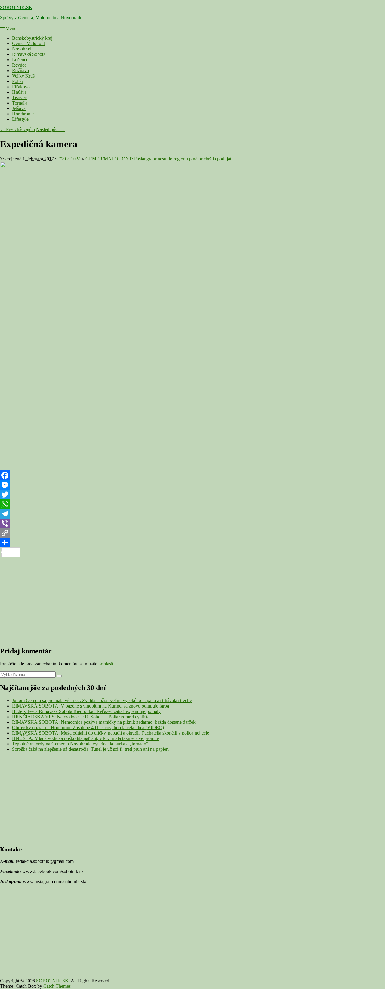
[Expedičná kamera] (109, 467)
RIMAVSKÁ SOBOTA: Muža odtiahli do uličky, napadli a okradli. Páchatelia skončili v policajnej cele (110, 732)
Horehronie (23, 113)
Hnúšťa (19, 92)
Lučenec (20, 59)
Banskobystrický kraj (32, 38)
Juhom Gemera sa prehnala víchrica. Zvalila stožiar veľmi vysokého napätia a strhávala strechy (102, 700)
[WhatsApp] (192, 504)
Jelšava (19, 108)
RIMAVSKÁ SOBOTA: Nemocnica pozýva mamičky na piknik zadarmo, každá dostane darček (104, 722)
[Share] (192, 542)
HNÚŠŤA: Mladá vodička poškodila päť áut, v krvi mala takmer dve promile (85, 738)
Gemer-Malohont (28, 43)
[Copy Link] (192, 533)
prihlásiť (106, 663)
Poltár (17, 81)
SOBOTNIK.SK (16, 7)
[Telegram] (192, 514)
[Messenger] (192, 485)
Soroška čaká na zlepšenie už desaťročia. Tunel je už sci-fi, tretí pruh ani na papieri (90, 749)
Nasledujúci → (50, 129)
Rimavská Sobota (28, 54)
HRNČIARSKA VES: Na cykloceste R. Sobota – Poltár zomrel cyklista (80, 716)
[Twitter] (192, 494)
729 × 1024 (70, 158)
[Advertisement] (180, 599)
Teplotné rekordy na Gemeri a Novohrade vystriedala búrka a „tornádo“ (80, 743)
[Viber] (192, 523)
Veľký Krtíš (23, 75)
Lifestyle (20, 119)
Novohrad (21, 48)
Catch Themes (57, 986)
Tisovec (19, 97)
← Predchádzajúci (17, 129)
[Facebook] (192, 475)
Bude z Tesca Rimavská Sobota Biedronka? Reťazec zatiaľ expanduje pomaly (86, 711)
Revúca (19, 65)
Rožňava (20, 70)
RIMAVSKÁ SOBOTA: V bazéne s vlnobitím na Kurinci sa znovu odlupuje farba (90, 705)
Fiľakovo (21, 86)
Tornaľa (19, 102)
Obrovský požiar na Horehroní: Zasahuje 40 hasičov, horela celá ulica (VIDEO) (88, 727)
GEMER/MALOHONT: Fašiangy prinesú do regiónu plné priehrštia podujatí (159, 158)
